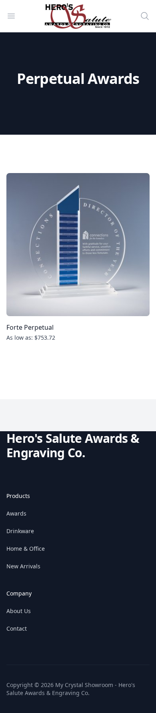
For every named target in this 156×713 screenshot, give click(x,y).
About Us (18, 611)
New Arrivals (23, 566)
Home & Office (25, 548)
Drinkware (20, 531)
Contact (16, 628)
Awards (16, 513)
